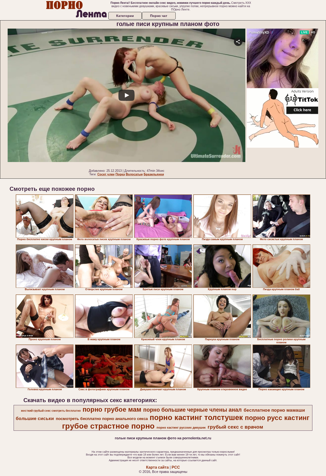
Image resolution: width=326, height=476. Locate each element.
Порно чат (158, 16)
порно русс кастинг (277, 417)
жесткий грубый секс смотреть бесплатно (51, 410)
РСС (176, 467)
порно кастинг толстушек (196, 417)
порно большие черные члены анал (192, 410)
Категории (125, 16)
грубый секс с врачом (235, 427)
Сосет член (106, 174)
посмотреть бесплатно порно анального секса (102, 418)
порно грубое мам (112, 409)
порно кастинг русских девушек (181, 427)
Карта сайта (157, 467)
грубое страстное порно (108, 426)
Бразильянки (154, 174)
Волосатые (134, 174)
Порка (120, 174)
